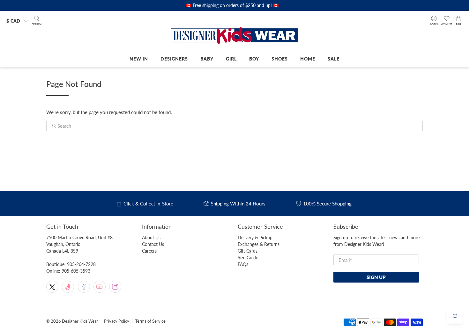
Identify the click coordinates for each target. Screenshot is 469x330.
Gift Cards (247, 251)
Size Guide (248, 257)
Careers (149, 251)
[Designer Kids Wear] (234, 36)
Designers (174, 58)
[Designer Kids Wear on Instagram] (115, 287)
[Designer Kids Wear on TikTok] (68, 287)
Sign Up (376, 277)
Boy (254, 58)
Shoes (280, 58)
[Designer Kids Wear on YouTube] (99, 287)
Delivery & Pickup (255, 237)
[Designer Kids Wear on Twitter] (52, 287)
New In (139, 58)
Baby (206, 58)
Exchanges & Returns (258, 244)
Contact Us (153, 244)
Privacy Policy (116, 321)
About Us (151, 237)
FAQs (243, 264)
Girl (231, 58)
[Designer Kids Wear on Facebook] (84, 287)
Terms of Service (150, 321)
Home (307, 58)
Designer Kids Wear (80, 321)
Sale (333, 58)
